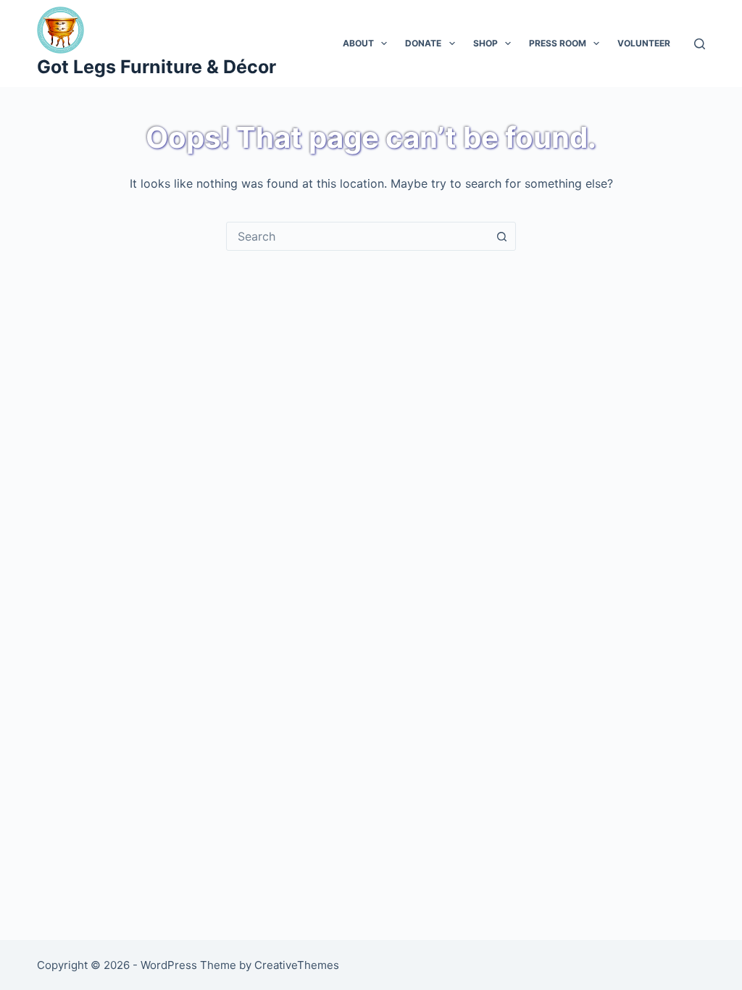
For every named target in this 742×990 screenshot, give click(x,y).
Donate (423, 43)
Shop (485, 43)
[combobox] (357, 236)
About (358, 43)
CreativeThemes (296, 965)
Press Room (557, 43)
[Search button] (501, 236)
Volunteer (643, 43)
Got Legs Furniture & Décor (156, 67)
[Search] (699, 43)
